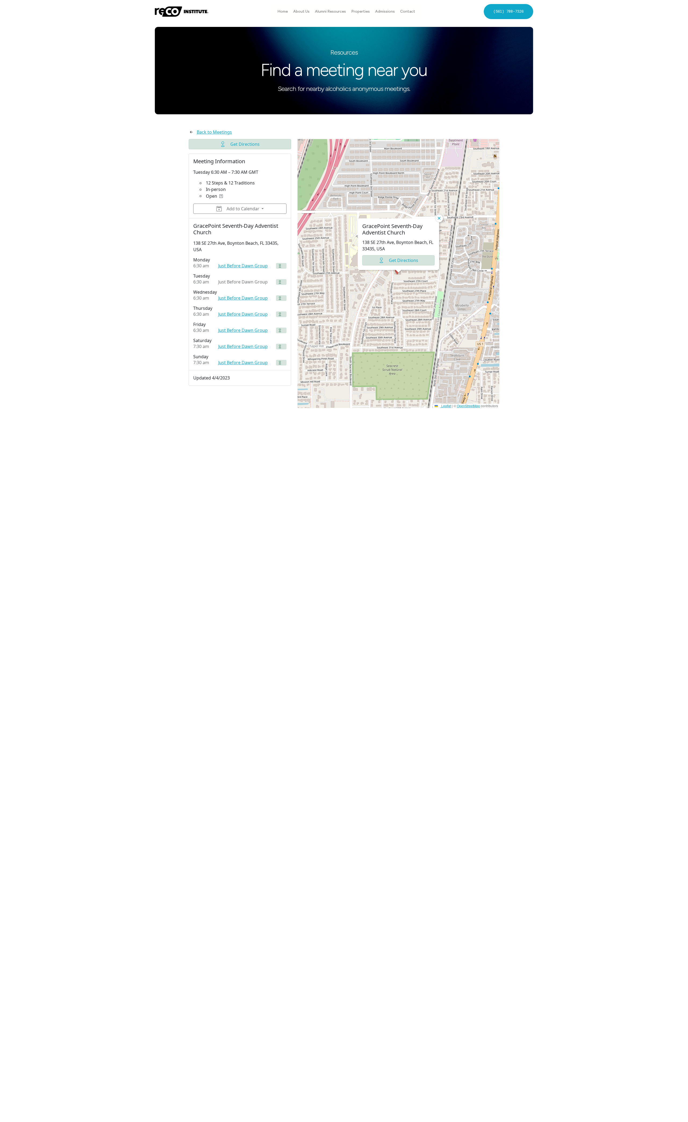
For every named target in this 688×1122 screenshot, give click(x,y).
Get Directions (245, 144)
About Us (301, 11)
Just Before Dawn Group (243, 266)
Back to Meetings (214, 132)
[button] (398, 273)
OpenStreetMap (468, 405)
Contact (407, 11)
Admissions (385, 11)
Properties (360, 11)
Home (282, 11)
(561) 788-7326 (508, 11)
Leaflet (445, 405)
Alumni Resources (330, 11)
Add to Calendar (243, 209)
